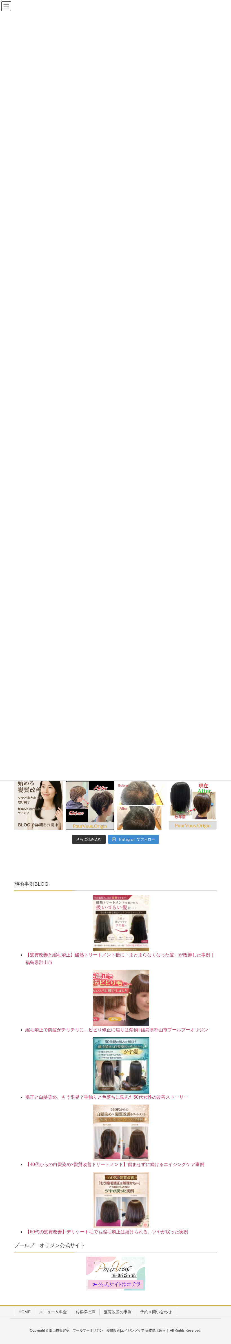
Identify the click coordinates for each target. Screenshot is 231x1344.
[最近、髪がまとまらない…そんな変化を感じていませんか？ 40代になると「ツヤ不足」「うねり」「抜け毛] (38, 805)
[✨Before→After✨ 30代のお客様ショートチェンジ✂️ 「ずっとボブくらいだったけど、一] (90, 805)
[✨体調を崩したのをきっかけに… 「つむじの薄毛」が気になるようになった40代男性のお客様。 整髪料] (141, 805)
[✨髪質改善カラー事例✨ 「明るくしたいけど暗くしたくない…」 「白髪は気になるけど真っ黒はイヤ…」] (192, 805)
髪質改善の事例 (118, 1312)
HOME (24, 1312)
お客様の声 (85, 1312)
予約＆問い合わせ (156, 1312)
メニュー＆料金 (53, 1312)
